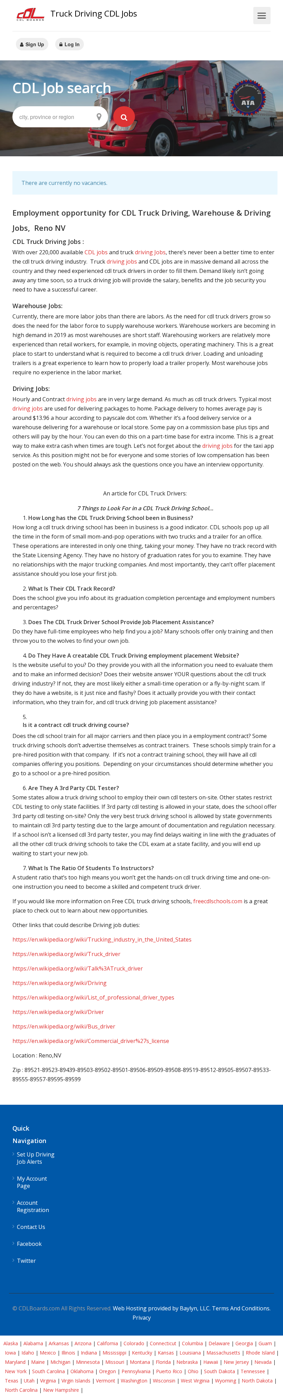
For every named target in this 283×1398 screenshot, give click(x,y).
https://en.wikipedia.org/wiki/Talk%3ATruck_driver (77, 968)
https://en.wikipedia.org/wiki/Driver (58, 1012)
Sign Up (34, 44)
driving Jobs (150, 252)
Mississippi (114, 1352)
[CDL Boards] (31, 16)
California (107, 1343)
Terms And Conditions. (241, 1308)
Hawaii (210, 1362)
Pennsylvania (135, 1371)
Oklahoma (82, 1371)
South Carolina (48, 1371)
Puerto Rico (169, 1371)
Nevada (263, 1362)
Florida (163, 1362)
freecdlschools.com (217, 901)
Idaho (27, 1352)
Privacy (142, 1317)
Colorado (134, 1343)
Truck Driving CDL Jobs (93, 13)
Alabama (33, 1343)
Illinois (68, 1352)
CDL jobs (96, 252)
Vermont (105, 1380)
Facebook (29, 1244)
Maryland (15, 1362)
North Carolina (21, 1390)
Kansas (166, 1352)
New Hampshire (61, 1390)
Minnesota (88, 1362)
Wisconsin (164, 1380)
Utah (29, 1380)
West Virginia (195, 1380)
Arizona (83, 1343)
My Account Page (32, 1182)
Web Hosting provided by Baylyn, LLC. (162, 1308)
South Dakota (219, 1371)
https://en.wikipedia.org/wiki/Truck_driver (66, 954)
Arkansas (59, 1343)
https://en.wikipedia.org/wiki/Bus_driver (63, 1026)
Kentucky (142, 1352)
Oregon (107, 1371)
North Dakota (257, 1380)
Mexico (48, 1352)
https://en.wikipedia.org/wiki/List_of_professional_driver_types (93, 997)
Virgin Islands (75, 1380)
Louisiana (190, 1352)
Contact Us (31, 1227)
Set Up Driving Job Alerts (36, 1158)
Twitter (26, 1260)
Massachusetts (223, 1352)
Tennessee (253, 1371)
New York (16, 1371)
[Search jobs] (124, 116)
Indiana (89, 1352)
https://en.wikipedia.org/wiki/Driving (59, 983)
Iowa (10, 1352)
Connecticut (163, 1343)
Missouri (114, 1362)
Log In (71, 44)
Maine (38, 1362)
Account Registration (33, 1206)
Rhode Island (260, 1352)
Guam (265, 1343)
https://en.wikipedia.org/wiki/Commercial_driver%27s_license (90, 1041)
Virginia (48, 1380)
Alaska (10, 1343)
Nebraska (187, 1362)
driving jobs (122, 261)
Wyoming (225, 1380)
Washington (134, 1380)
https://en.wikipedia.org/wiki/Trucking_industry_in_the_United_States (102, 939)
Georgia (244, 1343)
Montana (140, 1362)
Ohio (193, 1371)
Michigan (60, 1362)
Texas (11, 1380)
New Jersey (236, 1362)
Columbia (192, 1343)
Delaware (219, 1343)
